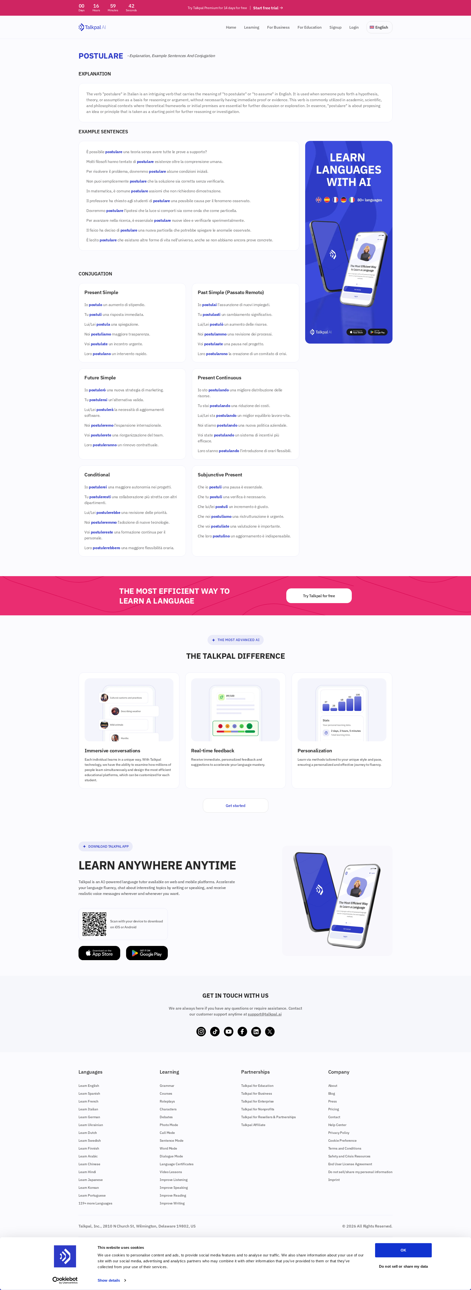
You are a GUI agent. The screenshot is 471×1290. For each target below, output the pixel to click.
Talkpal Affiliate (253, 1125)
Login (354, 27)
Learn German (89, 1117)
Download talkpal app (108, 846)
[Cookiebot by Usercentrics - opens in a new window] (65, 1280)
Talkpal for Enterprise (257, 1101)
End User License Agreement (350, 1164)
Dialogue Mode (171, 1156)
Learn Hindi (87, 1172)
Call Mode (167, 1132)
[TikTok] (215, 1032)
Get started (235, 805)
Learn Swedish (89, 1140)
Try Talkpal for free (319, 595)
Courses (166, 1093)
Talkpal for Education (257, 1085)
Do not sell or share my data (403, 1266)
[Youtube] (229, 1032)
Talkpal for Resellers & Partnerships (268, 1117)
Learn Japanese (90, 1180)
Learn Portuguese (91, 1195)
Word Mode (168, 1148)
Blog (331, 1093)
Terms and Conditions (344, 1148)
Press (332, 1101)
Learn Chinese (89, 1164)
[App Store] (99, 953)
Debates (166, 1117)
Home (231, 27)
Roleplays (167, 1101)
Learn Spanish (89, 1093)
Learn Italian (88, 1109)
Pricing (333, 1109)
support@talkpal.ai (264, 1014)
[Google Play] (147, 953)
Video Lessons (171, 1172)
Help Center (337, 1125)
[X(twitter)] (270, 1032)
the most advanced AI (239, 640)
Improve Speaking (174, 1187)
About (332, 1085)
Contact (334, 1117)
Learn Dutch (87, 1132)
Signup (335, 27)
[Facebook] (242, 1032)
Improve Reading (173, 1195)
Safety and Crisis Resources (349, 1156)
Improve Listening (173, 1180)
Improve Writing (172, 1203)
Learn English (88, 1085)
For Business (278, 27)
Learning (251, 27)
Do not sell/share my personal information (360, 1172)
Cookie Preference (342, 1140)
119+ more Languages (95, 1203)
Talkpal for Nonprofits (257, 1109)
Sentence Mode (171, 1140)
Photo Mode (169, 1125)
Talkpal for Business (256, 1093)
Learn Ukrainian (90, 1125)
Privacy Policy (339, 1132)
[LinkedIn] (256, 1032)
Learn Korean (88, 1187)
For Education (310, 27)
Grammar (167, 1085)
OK (403, 1250)
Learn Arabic (88, 1156)
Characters (168, 1109)
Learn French (88, 1101)
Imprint (334, 1180)
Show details (109, 1280)
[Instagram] (201, 1032)
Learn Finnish (88, 1148)
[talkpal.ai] (92, 27)
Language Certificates (177, 1164)
